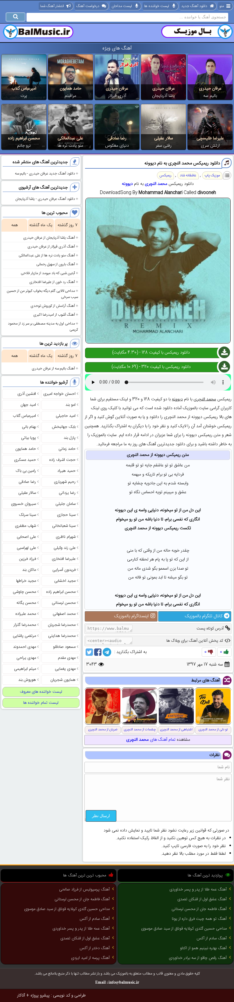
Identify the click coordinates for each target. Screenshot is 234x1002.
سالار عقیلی (163, 138)
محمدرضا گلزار (25, 625)
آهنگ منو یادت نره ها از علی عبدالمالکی (47, 255)
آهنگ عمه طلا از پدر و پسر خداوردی (198, 889)
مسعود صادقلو (64, 647)
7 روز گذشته (67, 225)
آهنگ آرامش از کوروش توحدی (52, 306)
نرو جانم (24, 145)
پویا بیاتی (28, 438)
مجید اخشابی (65, 581)
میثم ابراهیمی (25, 669)
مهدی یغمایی (65, 669)
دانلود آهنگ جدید (194, 6)
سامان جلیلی (65, 504)
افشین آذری (26, 394)
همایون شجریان (63, 680)
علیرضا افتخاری (64, 559)
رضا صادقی (117, 138)
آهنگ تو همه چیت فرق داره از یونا (199, 919)
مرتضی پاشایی (24, 636)
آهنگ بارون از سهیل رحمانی (55, 264)
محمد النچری (156, 184)
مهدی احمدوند (24, 647)
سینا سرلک (27, 515)
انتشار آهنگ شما (52, 6)
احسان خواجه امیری (59, 394)
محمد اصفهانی (64, 614)
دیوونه (127, 184)
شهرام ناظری (66, 537)
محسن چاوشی (24, 592)
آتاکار (21, 995)
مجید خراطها (26, 581)
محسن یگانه (26, 603)
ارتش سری (210, 145)
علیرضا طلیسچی (210, 138)
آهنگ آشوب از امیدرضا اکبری (54, 315)
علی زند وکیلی (65, 548)
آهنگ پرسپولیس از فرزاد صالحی (84, 889)
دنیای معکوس (117, 145)
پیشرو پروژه (40, 995)
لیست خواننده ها (156, 6)
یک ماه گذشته (40, 225)
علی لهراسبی (26, 548)
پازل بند (70, 438)
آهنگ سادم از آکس (212, 938)
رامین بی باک (26, 471)
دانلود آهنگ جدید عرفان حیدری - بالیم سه (45, 174)
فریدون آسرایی (64, 570)
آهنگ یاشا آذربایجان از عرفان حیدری (49, 238)
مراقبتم (70, 96)
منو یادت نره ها (70, 145)
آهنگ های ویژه (117, 48)
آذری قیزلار (117, 96)
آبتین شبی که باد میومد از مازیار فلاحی (48, 273)
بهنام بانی (29, 427)
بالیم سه (210, 96)
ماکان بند (29, 570)
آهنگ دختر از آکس (95, 948)
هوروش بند (27, 680)
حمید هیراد (66, 471)
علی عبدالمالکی (70, 138)
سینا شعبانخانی (64, 526)
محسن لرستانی (64, 603)
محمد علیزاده (26, 614)
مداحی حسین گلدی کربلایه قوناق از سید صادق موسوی (184, 928)
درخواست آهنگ (87, 6)
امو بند (71, 405)
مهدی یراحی (26, 658)
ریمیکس (165, 175)
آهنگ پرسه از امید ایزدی (90, 958)
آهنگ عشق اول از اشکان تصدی (202, 899)
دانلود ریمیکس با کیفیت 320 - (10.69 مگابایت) (151, 367)
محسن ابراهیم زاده (24, 138)
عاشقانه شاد (188, 175)
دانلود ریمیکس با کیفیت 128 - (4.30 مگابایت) (151, 352)
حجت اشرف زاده (62, 460)
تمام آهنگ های (151, 739)
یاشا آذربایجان (163, 96)
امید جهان (28, 405)
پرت (23, 96)
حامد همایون (70, 88)
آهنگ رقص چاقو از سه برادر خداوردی (198, 958)
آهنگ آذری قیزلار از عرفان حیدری (51, 247)
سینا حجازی (66, 515)
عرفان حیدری (210, 88)
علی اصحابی (26, 537)
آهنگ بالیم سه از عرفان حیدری (53, 368)
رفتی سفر (164, 145)
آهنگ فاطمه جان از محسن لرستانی (199, 909)
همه (14, 225)
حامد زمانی (67, 449)
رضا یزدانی (67, 493)
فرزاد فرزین (27, 559)
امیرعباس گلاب (24, 88)
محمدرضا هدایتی (62, 636)
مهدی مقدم (67, 658)
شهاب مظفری (25, 526)
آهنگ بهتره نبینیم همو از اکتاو (203, 948)
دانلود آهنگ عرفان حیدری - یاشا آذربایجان (45, 199)
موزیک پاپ (212, 175)
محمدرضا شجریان (62, 625)
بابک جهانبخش (64, 427)
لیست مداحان (122, 6)
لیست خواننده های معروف (41, 691)
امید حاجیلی (66, 416)
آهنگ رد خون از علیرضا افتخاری (52, 282)
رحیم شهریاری (65, 482)
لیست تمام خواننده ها (40, 702)
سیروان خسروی (23, 504)
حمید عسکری (25, 460)
